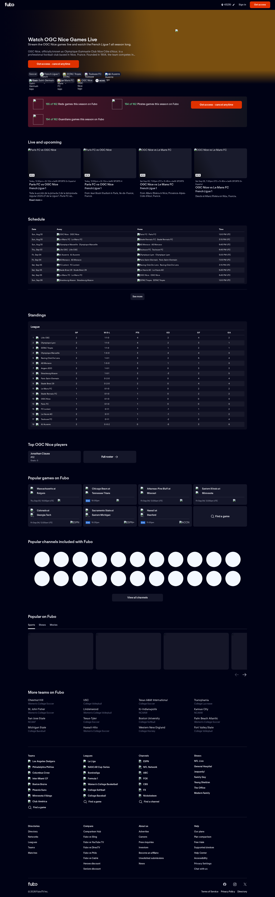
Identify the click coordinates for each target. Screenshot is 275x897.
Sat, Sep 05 (37, 265)
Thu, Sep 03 (37, 249)
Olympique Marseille (50, 353)
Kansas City (201, 709)
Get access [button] (260, 4)
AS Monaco (46, 363)
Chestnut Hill (35, 700)
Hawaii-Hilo (90, 727)
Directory (242, 891)
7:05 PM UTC (224, 260)
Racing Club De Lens (50, 358)
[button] (236, 674)
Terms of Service (209, 891)
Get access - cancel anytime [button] (53, 63)
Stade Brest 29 (47, 383)
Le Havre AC (46, 414)
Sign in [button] (242, 4)
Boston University (149, 718)
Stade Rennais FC (49, 394)
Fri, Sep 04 (36, 255)
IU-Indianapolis (148, 709)
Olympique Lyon (48, 343)
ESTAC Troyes (74, 74)
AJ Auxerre (114, 74)
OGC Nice (86, 80)
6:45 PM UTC (224, 244)
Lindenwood (91, 709)
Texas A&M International (153, 700)
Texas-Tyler (90, 718)
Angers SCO (46, 368)
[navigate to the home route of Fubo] (9, 5)
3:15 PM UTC (224, 239)
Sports (31, 625)
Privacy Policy (228, 891)
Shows (42, 625)
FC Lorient (45, 409)
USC (86, 700)
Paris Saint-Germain (43, 80)
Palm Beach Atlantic (206, 718)
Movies (54, 625)
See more (137, 296)
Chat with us (201, 869)
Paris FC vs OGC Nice (43, 184)
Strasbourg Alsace (49, 373)
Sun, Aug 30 (37, 234)
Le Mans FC (67, 80)
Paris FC (45, 404)
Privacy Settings (203, 863)
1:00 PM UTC (224, 234)
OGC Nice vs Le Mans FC (156, 184)
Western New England (152, 727)
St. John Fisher (36, 709)
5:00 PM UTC (225, 255)
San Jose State (36, 718)
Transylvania (201, 700)
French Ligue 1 (51, 74)
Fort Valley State (204, 727)
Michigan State (37, 727)
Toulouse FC (95, 74)
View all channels (137, 597)
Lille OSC (45, 337)
